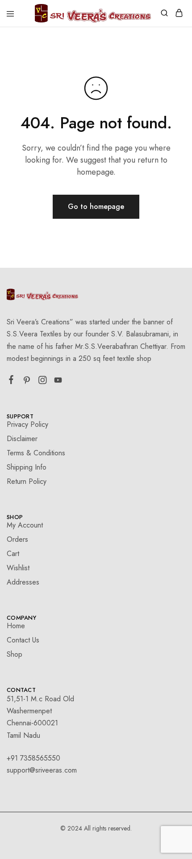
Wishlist (18, 568)
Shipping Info (26, 467)
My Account (25, 525)
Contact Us (23, 640)
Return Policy (26, 481)
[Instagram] (42, 382)
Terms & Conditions (36, 453)
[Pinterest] (27, 382)
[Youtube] (58, 382)
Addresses (23, 582)
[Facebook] (11, 381)
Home (16, 626)
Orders (17, 539)
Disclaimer (22, 439)
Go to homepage (96, 206)
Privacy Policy (27, 424)
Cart (13, 553)
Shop (14, 654)
